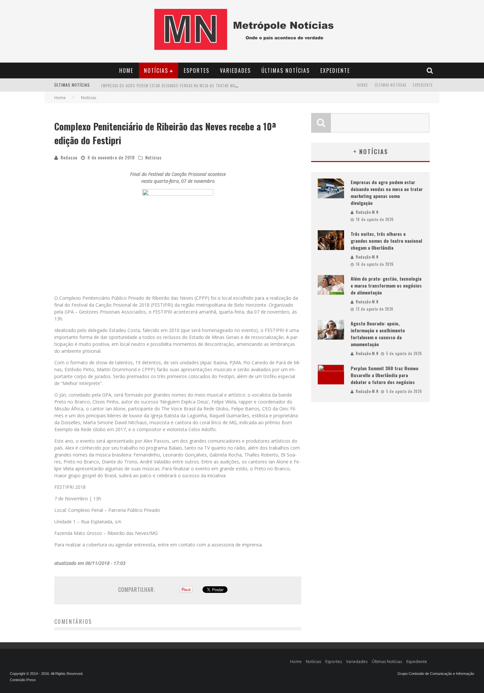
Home (126, 70)
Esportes (196, 70)
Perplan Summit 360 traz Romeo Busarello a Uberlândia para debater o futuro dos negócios (384, 375)
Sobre (362, 85)
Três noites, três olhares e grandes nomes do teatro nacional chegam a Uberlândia (386, 240)
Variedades (235, 70)
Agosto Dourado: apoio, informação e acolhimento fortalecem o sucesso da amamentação (378, 333)
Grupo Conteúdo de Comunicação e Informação (435, 674)
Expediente (335, 70)
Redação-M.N (367, 212)
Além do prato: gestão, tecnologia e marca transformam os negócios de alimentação (386, 285)
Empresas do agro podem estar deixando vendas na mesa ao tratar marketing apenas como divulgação (199, 85)
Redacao (69, 157)
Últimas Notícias (285, 70)
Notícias (156, 70)
